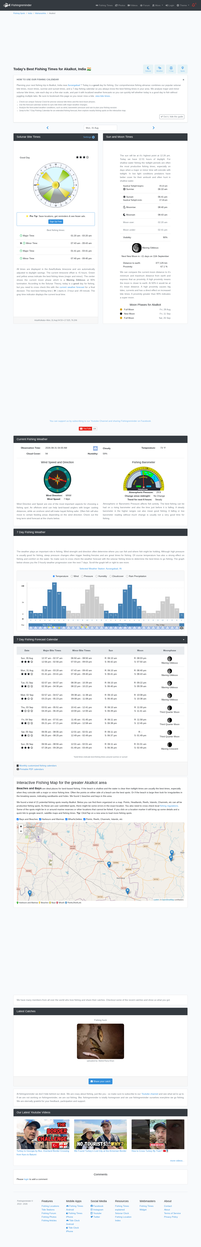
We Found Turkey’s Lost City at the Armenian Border (100, 1151)
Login (171, 5)
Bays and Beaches (28, 819)
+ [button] (21, 826)
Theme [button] (183, 5)
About (167, 1209)
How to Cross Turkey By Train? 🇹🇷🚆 (150, 1151)
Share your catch (101, 1081)
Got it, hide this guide (173, 117)
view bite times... (103, 96)
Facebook (98, 1206)
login (26, 1179)
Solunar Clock (122, 1213)
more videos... (177, 1160)
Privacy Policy (171, 1217)
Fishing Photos (49, 1217)
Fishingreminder (21, 5)
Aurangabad (74, 85)
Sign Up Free (56, 222)
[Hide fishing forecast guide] (183, 80)
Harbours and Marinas (53, 819)
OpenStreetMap (168, 899)
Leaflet (156, 899)
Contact (168, 1206)
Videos (134, 5)
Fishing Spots (19, 13)
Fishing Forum (49, 1213)
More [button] (158, 5)
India (30, 13)
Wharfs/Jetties (75, 819)
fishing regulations (169, 806)
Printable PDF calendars (31, 769)
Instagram (98, 1209)
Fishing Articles (49, 1220)
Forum (146, 5)
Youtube (97, 1213)
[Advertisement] (100, 39)
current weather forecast (72, 287)
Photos (121, 5)
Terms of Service (172, 1213)
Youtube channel (149, 1094)
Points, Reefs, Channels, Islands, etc (104, 819)
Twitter (96, 1217)
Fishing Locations (50, 1206)
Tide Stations (48, 1209)
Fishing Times (105, 5)
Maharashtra (40, 13)
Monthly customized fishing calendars (38, 765)
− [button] (21, 831)
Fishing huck (100, 1020)
